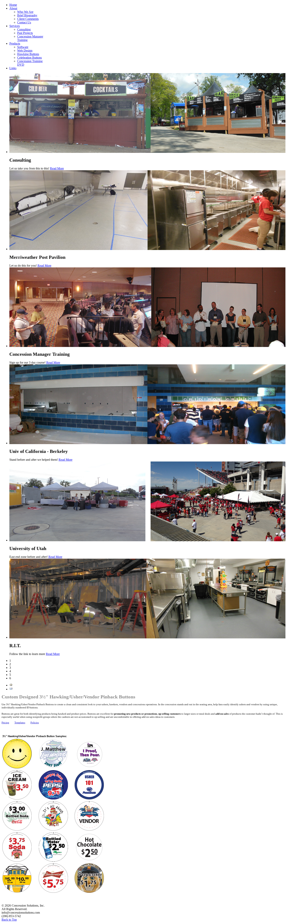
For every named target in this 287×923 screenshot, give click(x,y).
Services (14, 26)
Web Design (24, 50)
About (13, 8)
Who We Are (25, 11)
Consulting (24, 29)
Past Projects (25, 33)
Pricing (5, 722)
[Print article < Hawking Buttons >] (10, 685)
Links (12, 68)
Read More (57, 168)
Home (13, 4)
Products (14, 43)
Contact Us (24, 22)
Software (22, 47)
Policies (34, 722)
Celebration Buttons (29, 57)
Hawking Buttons (28, 54)
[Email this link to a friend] (10, 689)
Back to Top (9, 919)
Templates (19, 722)
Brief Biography (27, 15)
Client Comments (28, 19)
